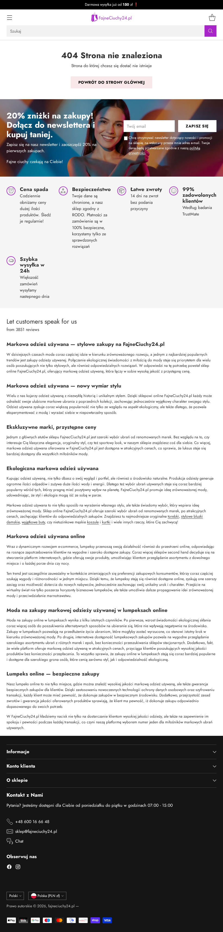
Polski (13, 895)
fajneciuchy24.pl (61, 906)
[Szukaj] (210, 31)
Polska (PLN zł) (49, 895)
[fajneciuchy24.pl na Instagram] (18, 868)
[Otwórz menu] (9, 17)
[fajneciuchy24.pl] (111, 17)
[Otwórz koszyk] (212, 17)
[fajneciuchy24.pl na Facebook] (9, 868)
